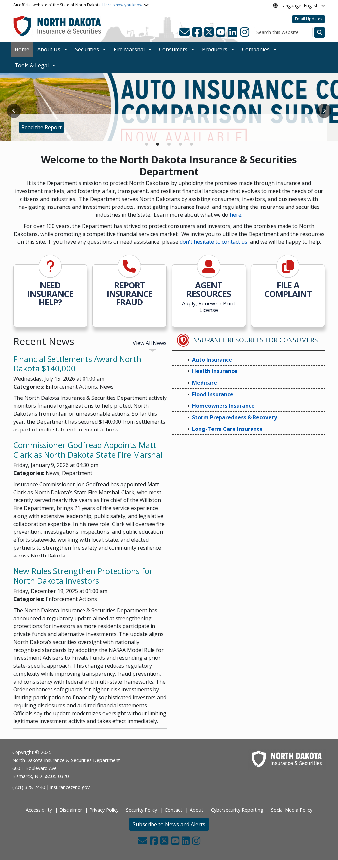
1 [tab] (146, 144)
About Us (48, 49)
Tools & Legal (32, 65)
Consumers (173, 49)
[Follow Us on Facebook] (197, 32)
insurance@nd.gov (70, 787)
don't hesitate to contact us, (214, 241)
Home (22, 49)
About (196, 810)
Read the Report (41, 127)
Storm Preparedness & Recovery (234, 417)
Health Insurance (214, 371)
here (235, 214)
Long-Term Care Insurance (227, 428)
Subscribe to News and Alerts (169, 824)
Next (324, 111)
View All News (150, 343)
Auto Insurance (212, 359)
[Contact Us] (184, 32)
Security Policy (141, 810)
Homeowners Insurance (223, 405)
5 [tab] (191, 144)
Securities (87, 49)
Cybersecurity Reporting (237, 810)
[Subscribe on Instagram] (244, 32)
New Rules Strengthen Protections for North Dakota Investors (82, 575)
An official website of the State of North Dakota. (77, 5)
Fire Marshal (129, 49)
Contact (173, 810)
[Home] (57, 25)
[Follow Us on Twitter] (209, 32)
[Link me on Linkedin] (232, 32)
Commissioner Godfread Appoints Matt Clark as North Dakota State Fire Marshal (87, 449)
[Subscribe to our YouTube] (220, 32)
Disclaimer (70, 810)
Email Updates (308, 19)
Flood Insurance (212, 394)
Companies (256, 49)
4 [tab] (180, 144)
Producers (214, 49)
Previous (14, 111)
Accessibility (39, 810)
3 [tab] (169, 144)
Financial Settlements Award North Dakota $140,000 (77, 363)
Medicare (204, 382)
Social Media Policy (291, 810)
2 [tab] (157, 144)
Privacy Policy (103, 810)
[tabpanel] (169, 107)
